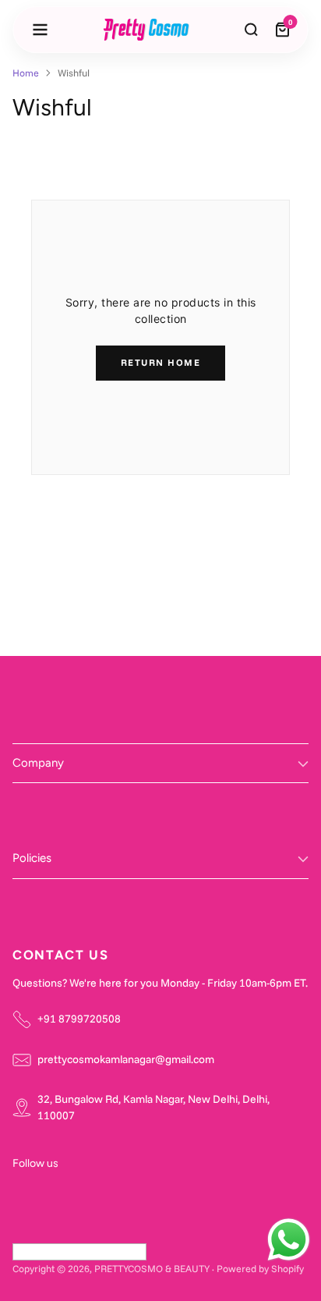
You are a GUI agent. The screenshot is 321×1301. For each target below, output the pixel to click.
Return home (161, 362)
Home (25, 72)
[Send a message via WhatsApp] (288, 1239)
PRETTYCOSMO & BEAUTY (152, 1268)
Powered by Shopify (260, 1268)
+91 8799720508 (79, 1019)
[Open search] (251, 29)
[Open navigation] (40, 29)
